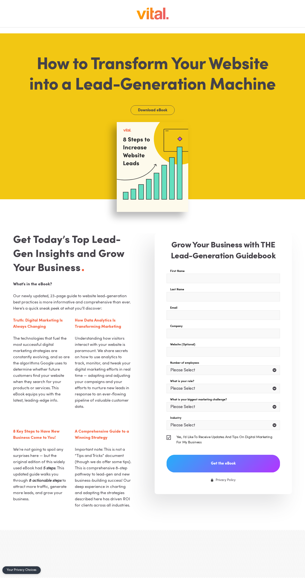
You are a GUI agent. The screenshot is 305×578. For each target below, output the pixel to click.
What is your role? (182, 381)
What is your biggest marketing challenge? (198, 399)
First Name (177, 271)
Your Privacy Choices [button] (21, 570)
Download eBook (152, 110)
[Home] (152, 14)
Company (176, 326)
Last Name (177, 289)
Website (182, 344)
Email (173, 308)
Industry (175, 418)
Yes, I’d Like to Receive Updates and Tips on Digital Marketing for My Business (224, 439)
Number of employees (184, 363)
